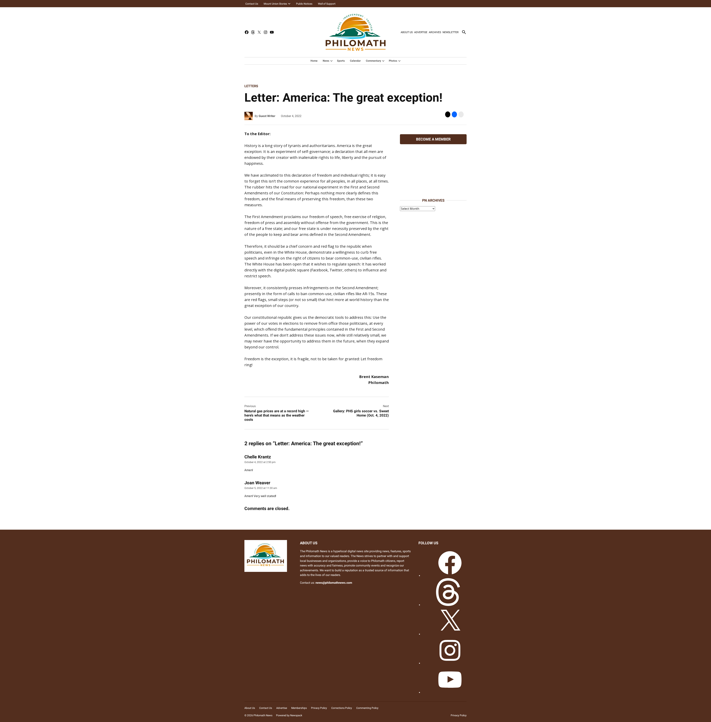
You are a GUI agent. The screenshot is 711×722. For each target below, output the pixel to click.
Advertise (281, 707)
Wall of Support (327, 3)
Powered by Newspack (289, 715)
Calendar (355, 60)
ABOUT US (407, 32)
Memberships (299, 707)
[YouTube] (450, 692)
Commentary (373, 60)
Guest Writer (267, 116)
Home (314, 60)
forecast (433, 190)
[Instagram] (450, 663)
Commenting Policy (367, 707)
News (326, 60)
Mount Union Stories (275, 3)
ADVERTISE (420, 32)
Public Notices (304, 3)
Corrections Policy (341, 707)
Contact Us (251, 3)
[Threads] (450, 605)
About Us (249, 707)
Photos (393, 60)
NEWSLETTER (451, 32)
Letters (251, 86)
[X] (450, 634)
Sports (341, 60)
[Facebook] (450, 575)
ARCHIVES (435, 32)
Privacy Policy (319, 707)
